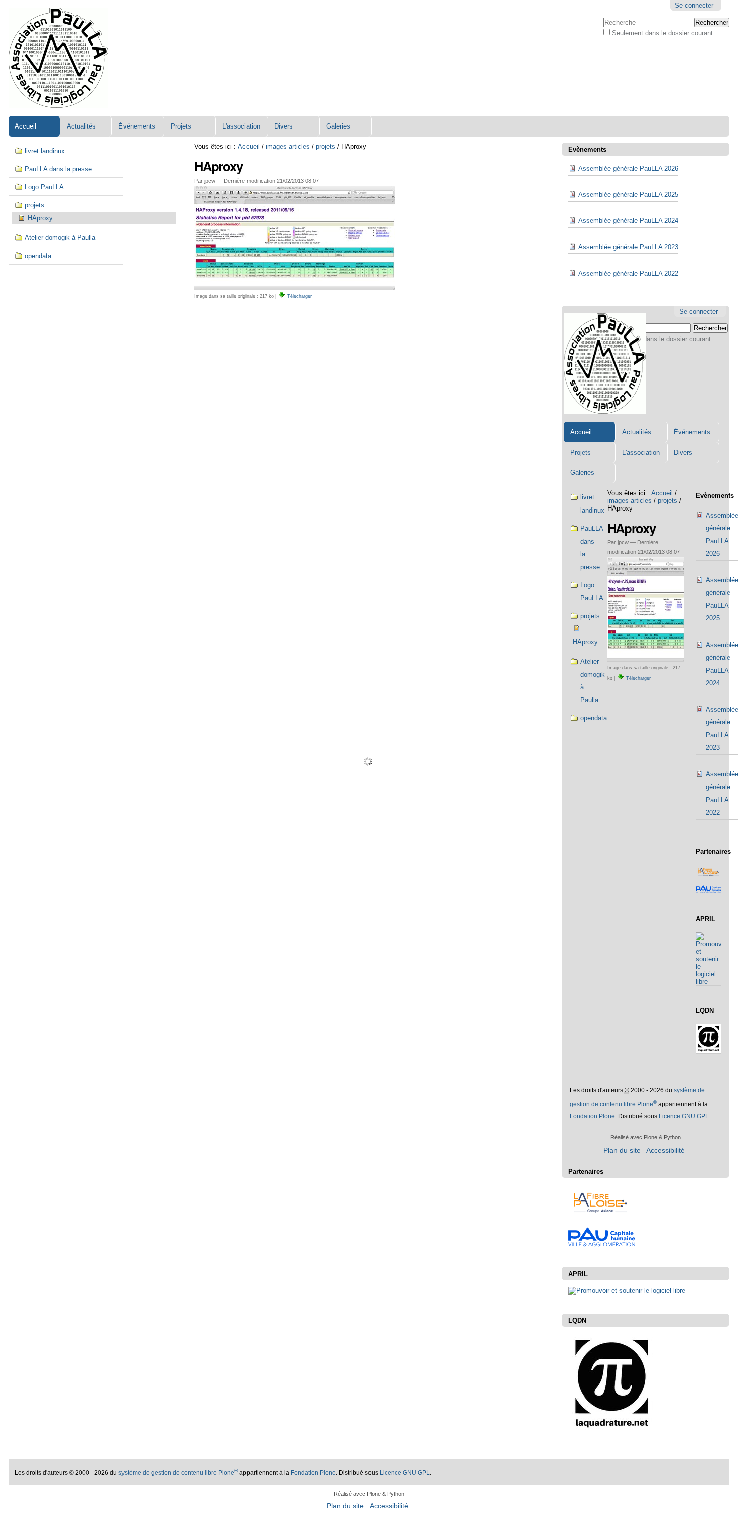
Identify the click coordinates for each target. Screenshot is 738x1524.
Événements (136, 126)
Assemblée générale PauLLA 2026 (628, 168)
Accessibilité (665, 1150)
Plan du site (622, 1150)
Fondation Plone (592, 1116)
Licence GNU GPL (684, 1116)
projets (325, 146)
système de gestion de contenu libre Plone (178, 1472)
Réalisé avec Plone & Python (645, 1137)
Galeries (338, 126)
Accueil (25, 126)
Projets (181, 126)
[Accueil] (58, 58)
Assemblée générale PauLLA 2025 (628, 194)
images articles (288, 146)
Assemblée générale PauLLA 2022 (628, 273)
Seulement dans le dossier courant (662, 33)
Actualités (81, 126)
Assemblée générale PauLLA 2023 (628, 247)
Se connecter (694, 5)
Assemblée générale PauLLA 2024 (628, 220)
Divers (283, 126)
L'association (241, 126)
